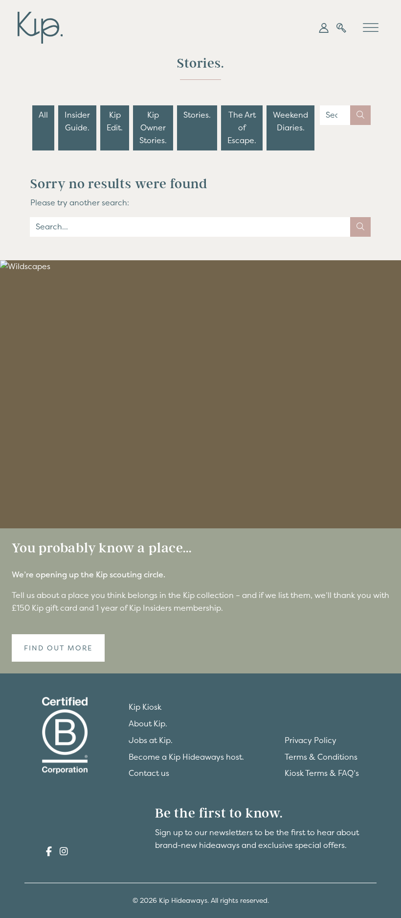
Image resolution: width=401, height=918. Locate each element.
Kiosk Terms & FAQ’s (322, 773)
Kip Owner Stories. (153, 127)
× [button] (145, 789)
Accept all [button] (49, 870)
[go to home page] (40, 26)
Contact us (149, 773)
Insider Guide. (77, 121)
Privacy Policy (310, 740)
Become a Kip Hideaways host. (186, 757)
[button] (324, 28)
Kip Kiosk (145, 707)
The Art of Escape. (241, 127)
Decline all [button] (114, 870)
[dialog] (83, 843)
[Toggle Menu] (371, 27)
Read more (60, 850)
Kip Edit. (115, 121)
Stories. (197, 115)
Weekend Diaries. (290, 121)
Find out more (58, 648)
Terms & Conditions (321, 757)
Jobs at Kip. (151, 740)
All (43, 115)
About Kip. (148, 723)
